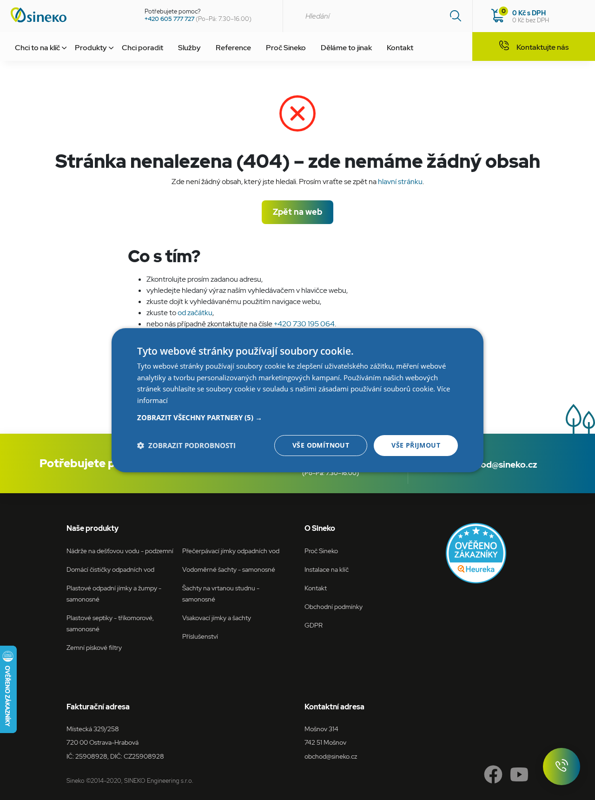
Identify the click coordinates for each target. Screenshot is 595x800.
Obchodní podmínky (333, 606)
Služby (189, 48)
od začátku (195, 312)
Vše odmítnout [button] (320, 445)
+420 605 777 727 (169, 19)
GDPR (313, 625)
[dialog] (297, 400)
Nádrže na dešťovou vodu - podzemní (119, 550)
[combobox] (377, 16)
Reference (233, 48)
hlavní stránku (400, 181)
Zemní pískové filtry (94, 647)
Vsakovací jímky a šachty (216, 617)
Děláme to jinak (346, 48)
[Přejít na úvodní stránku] (69, 15)
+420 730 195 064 (304, 324)
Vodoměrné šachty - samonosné (228, 569)
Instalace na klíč (326, 569)
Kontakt (400, 48)
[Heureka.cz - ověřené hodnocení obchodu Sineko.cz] (476, 553)
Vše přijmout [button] (415, 445)
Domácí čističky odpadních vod (110, 569)
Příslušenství (200, 636)
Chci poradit (142, 48)
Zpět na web (297, 211)
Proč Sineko (286, 48)
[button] (297, 417)
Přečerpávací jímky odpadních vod (230, 550)
